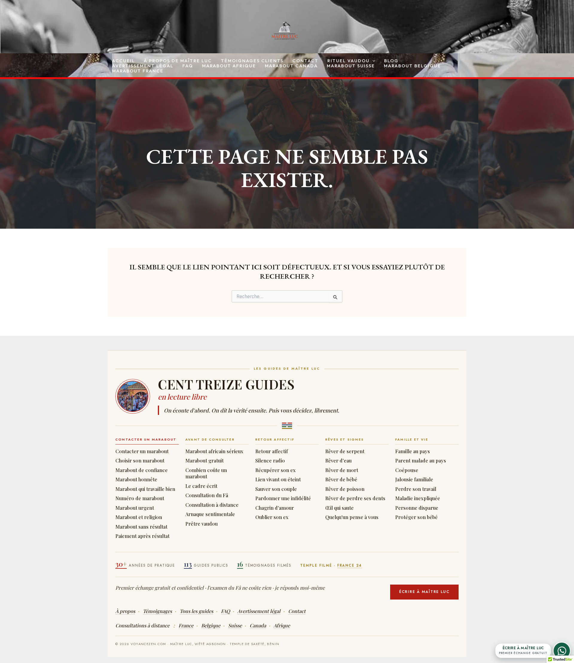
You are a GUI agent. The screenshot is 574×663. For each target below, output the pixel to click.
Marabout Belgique (412, 66)
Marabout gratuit (204, 460)
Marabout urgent (134, 508)
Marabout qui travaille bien (145, 489)
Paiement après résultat (142, 536)
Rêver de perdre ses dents (355, 498)
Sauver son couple (276, 489)
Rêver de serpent (344, 451)
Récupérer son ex (275, 470)
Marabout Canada (291, 66)
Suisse (235, 625)
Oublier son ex (271, 517)
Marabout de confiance (141, 470)
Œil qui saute (339, 508)
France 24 (349, 565)
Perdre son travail (415, 489)
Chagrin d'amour (274, 508)
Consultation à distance (212, 505)
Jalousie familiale (414, 479)
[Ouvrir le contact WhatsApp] (562, 651)
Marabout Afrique (229, 66)
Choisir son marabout (139, 460)
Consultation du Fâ (206, 495)
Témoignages (157, 611)
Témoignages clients (252, 60)
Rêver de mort (341, 470)
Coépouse (406, 470)
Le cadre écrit (201, 486)
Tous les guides (196, 611)
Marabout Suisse (351, 66)
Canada (258, 625)
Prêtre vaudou (201, 524)
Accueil (123, 60)
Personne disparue (416, 508)
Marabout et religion (138, 517)
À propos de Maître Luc (178, 60)
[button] (372, 60)
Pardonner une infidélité (283, 498)
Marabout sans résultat (141, 527)
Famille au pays (412, 451)
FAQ (187, 66)
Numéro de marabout (139, 498)
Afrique (282, 625)
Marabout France (138, 71)
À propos (125, 611)
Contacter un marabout (142, 451)
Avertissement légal (142, 66)
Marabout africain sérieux (214, 451)
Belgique (210, 625)
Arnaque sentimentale (210, 514)
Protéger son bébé (416, 517)
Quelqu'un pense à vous (351, 517)
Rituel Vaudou (348, 60)
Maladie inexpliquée (417, 498)
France (185, 625)
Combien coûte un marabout (206, 473)
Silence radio (270, 460)
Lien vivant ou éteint (278, 479)
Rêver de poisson (344, 489)
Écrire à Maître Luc (424, 591)
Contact (305, 60)
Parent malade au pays (420, 460)
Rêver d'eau (338, 460)
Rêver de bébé (341, 479)
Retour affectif (271, 451)
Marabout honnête (136, 479)
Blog (391, 60)
